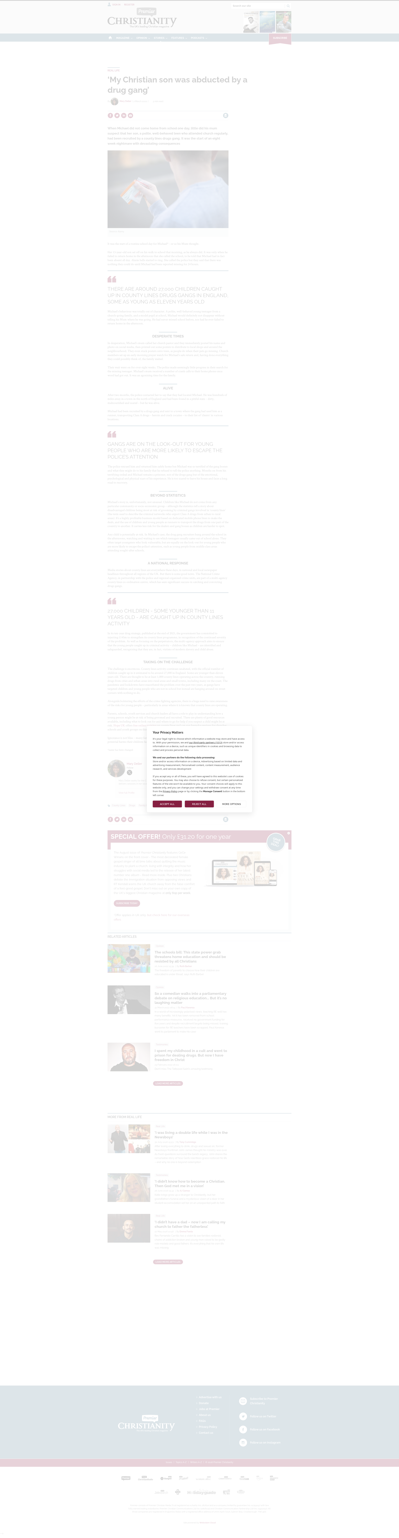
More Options (231, 804)
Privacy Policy (170, 791)
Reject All (199, 804)
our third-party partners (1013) (205, 742)
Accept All (167, 804)
